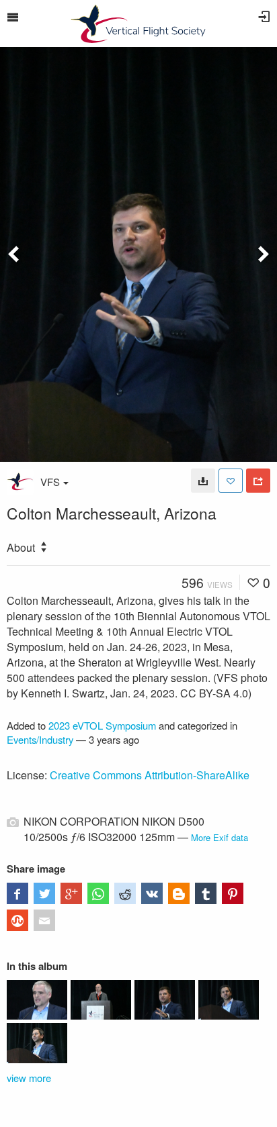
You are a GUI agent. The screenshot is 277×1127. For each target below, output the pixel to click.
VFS (50, 482)
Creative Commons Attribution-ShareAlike (149, 775)
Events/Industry (40, 739)
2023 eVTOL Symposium (102, 725)
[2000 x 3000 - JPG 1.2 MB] (203, 481)
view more (29, 1078)
